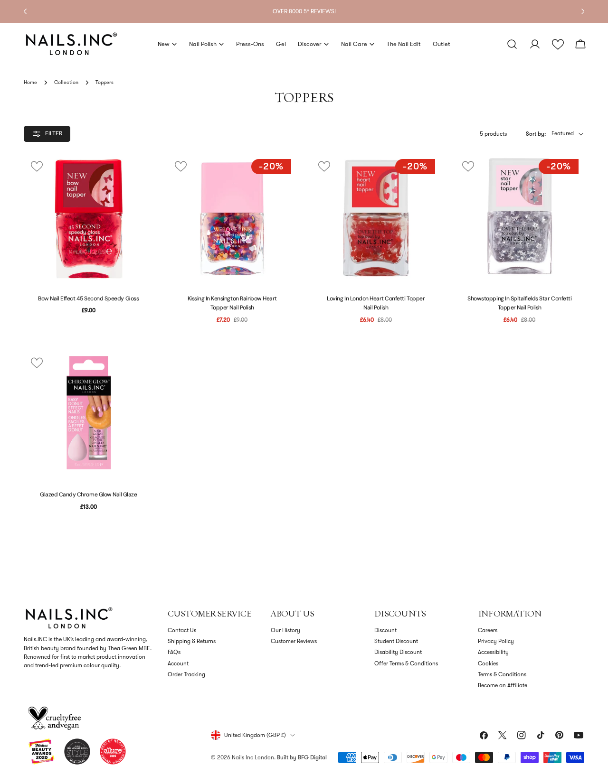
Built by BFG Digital (302, 757)
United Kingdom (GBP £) (255, 735)
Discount (385, 630)
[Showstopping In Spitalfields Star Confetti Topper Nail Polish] (520, 218)
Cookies (488, 663)
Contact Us (182, 630)
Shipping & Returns (192, 641)
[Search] (512, 44)
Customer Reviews (294, 641)
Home (30, 82)
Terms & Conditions (502, 674)
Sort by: (536, 134)
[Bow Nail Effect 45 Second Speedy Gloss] (88, 218)
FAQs (174, 652)
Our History (285, 630)
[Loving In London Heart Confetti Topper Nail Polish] (376, 218)
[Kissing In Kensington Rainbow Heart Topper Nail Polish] (232, 218)
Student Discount (396, 641)
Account (178, 663)
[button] (558, 44)
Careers (487, 630)
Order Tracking (186, 674)
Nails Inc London (253, 757)
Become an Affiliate (502, 685)
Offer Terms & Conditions (406, 663)
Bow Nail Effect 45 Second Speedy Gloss (88, 298)
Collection (66, 82)
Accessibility (493, 652)
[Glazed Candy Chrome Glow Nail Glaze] (88, 414)
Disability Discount (398, 652)
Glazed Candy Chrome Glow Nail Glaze (88, 494)
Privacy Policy (496, 641)
